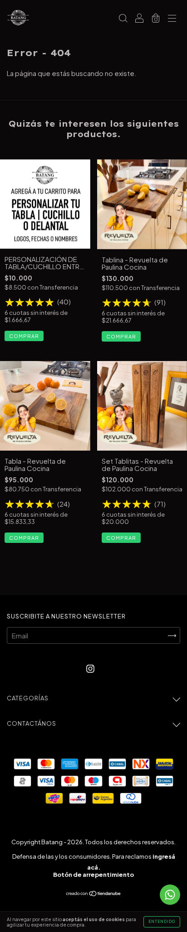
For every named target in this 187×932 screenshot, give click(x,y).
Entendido (161, 921)
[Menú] (172, 18)
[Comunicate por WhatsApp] (170, 894)
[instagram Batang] (90, 668)
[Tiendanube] (93, 893)
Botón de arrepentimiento (93, 874)
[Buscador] (123, 18)
